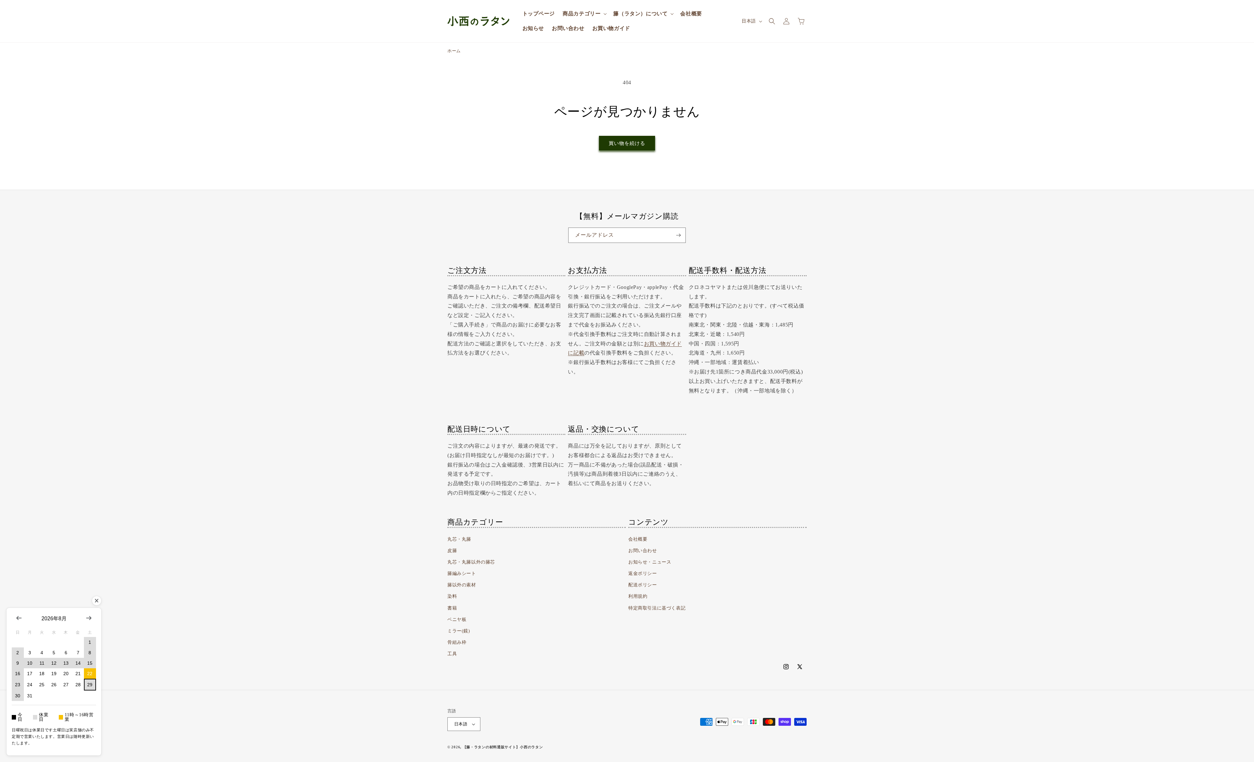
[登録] (678, 235)
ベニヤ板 (456, 619)
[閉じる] (96, 600)
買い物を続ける (627, 143)
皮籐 (452, 550)
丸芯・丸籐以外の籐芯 (471, 562)
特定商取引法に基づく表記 (656, 608)
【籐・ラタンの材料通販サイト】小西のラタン (503, 747)
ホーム (454, 50)
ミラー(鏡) (458, 630)
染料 (452, 596)
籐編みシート (461, 573)
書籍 (452, 608)
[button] (584, 14)
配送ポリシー (642, 584)
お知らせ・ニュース (649, 562)
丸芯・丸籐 (459, 539)
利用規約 (637, 596)
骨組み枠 (456, 642)
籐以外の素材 (461, 584)
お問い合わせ (642, 550)
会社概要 (637, 539)
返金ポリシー (642, 573)
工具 (452, 653)
